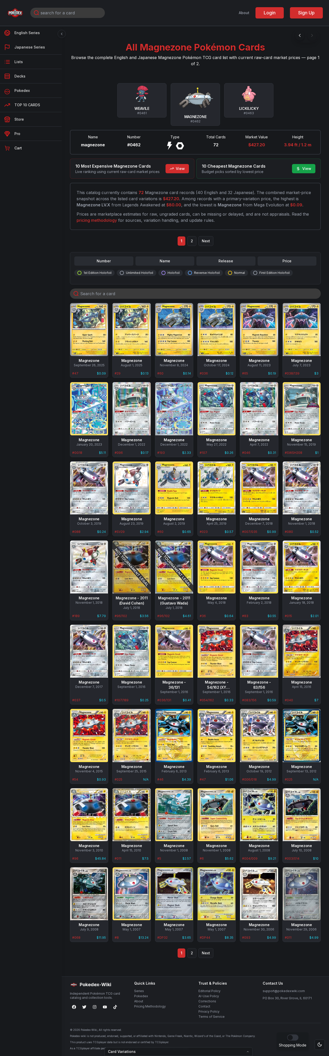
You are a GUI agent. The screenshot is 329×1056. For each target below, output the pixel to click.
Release (225, 261)
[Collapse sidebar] (62, 34)
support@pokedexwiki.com (284, 991)
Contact (204, 1006)
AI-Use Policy (208, 996)
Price (286, 261)
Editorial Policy (209, 991)
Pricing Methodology (150, 1006)
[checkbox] (79, 273)
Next (206, 241)
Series (139, 991)
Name (165, 261)
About (244, 13)
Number (104, 261)
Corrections (207, 1001)
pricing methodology (97, 220)
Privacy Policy (209, 1011)
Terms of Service (211, 1017)
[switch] (292, 1037)
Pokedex (141, 996)
